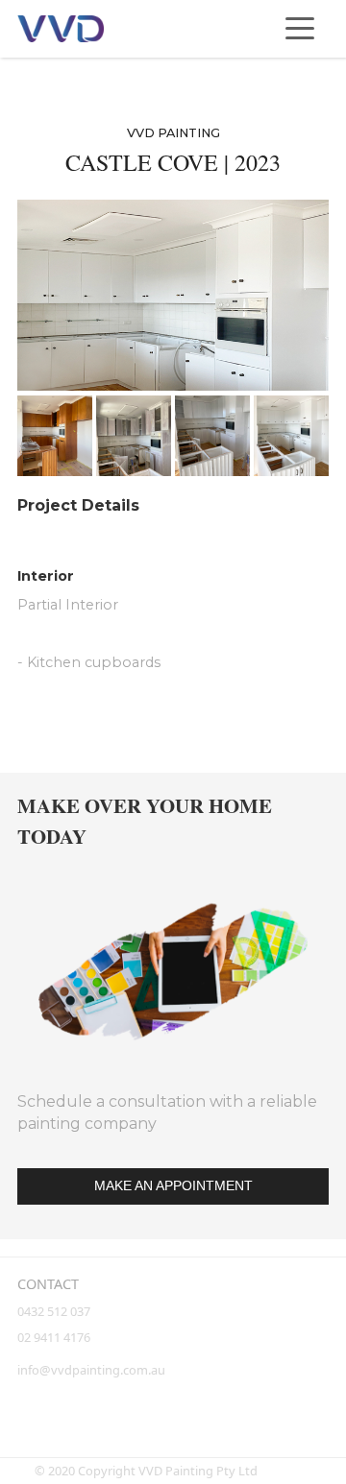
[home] (60, 29)
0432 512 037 (55, 1311)
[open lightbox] (173, 295)
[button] (300, 29)
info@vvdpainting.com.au (91, 1369)
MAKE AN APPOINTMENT (173, 1186)
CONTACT (48, 1284)
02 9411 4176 (53, 1337)
